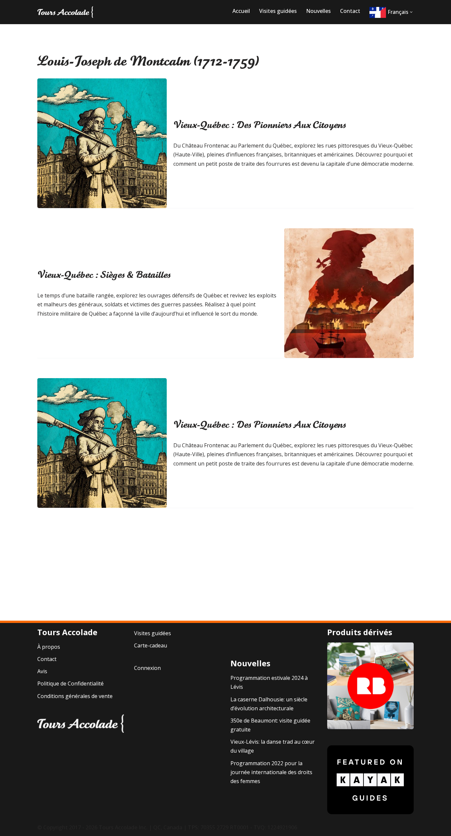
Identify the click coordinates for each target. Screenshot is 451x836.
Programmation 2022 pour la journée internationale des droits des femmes (271, 772)
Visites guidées (278, 11)
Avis (42, 671)
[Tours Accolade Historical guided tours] (65, 12)
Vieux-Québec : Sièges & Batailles (104, 275)
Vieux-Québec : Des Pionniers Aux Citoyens (259, 125)
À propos (48, 646)
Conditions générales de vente (75, 696)
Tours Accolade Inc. (123, 827)
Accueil (241, 11)
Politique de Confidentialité (70, 683)
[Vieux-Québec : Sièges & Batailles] (349, 293)
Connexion (147, 668)
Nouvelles (318, 11)
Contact (350, 11)
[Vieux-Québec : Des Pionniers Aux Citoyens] (102, 143)
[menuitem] (388, 12)
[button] (411, 12)
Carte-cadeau (150, 645)
